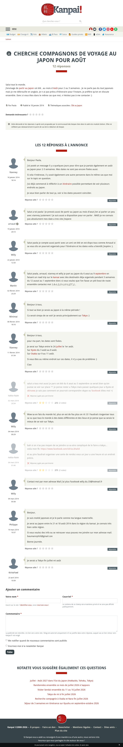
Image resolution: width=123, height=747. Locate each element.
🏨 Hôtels (43, 34)
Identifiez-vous (26, 605)
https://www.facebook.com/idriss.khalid (60, 448)
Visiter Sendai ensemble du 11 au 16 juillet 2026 (61, 689)
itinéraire (67, 183)
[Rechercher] (80, 21)
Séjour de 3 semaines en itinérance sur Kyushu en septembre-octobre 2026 (61, 703)
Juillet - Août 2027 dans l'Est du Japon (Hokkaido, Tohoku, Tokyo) (61, 680)
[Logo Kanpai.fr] (61, 9)
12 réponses (61, 66)
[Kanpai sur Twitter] (104, 29)
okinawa (31, 390)
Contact (97, 727)
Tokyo (85, 315)
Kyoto (33, 349)
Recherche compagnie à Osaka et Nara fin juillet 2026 (61, 698)
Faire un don (48, 727)
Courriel (67, 596)
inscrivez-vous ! (43, 605)
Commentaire (14, 614)
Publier (10, 652)
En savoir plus (84, 745)
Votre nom (12, 596)
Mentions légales (81, 727)
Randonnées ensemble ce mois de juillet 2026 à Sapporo (62, 685)
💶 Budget (11, 34)
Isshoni (8, 39)
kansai (56, 277)
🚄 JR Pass (53, 34)
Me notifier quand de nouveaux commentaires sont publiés (37, 640)
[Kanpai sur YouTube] (112, 29)
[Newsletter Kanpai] (94, 29)
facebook (96, 390)
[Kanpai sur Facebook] (100, 29)
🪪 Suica (63, 34)
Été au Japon (76, 105)
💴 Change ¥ (22, 34)
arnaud (11, 223)
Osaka (34, 353)
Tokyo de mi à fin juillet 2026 (61, 694)
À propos (35, 727)
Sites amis (109, 727)
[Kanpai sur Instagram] (108, 29)
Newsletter (64, 727)
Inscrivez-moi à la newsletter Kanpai (26, 646)
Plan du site (61, 730)
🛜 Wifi (88, 34)
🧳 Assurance (108, 34)
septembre (100, 273)
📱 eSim (96, 34)
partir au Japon (26, 88)
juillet (59, 346)
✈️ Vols (33, 34)
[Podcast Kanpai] (115, 29)
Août (55, 88)
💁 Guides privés (76, 34)
